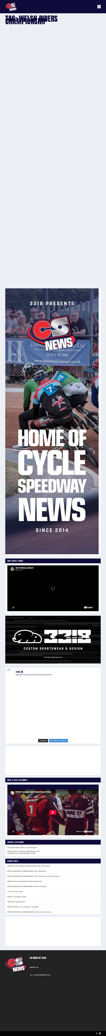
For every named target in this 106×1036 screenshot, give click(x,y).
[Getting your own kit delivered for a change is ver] (85, 727)
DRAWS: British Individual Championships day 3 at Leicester (28, 866)
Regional (61, 151)
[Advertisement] (53, 760)
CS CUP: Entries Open (14, 891)
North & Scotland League (52, 151)
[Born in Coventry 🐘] (52, 725)
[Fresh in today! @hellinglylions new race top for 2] (85, 683)
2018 (25, 210)
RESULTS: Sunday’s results (16, 897)
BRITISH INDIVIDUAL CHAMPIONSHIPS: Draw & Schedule (26, 886)
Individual (33, 271)
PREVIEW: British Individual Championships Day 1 (25, 881)
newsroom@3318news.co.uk (29, 851)
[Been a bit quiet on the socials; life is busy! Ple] (20, 730)
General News (36, 73)
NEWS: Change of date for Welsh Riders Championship (27, 206)
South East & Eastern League (86, 151)
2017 (21, 271)
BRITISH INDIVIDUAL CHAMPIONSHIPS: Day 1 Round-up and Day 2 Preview (33, 876)
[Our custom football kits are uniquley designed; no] (52, 691)
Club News (29, 73)
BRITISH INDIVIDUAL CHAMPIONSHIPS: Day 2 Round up (26, 871)
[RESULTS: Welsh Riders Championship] (38, 245)
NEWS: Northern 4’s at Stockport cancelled (22, 907)
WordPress (29, 1033)
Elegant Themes (15, 1033)
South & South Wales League (71, 151)
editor (10, 271)
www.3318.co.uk (34, 967)
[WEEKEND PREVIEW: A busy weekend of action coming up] (53, 117)
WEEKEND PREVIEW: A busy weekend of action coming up (27, 148)
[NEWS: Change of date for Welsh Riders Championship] (37, 186)
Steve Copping (12, 73)
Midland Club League (40, 151)
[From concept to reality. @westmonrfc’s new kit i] (20, 710)
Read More (13, 81)
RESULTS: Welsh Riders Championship (21, 268)
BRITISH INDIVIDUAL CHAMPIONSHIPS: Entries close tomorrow (29, 912)
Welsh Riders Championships (47, 73)
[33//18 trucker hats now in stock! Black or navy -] (85, 708)
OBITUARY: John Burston (16, 902)
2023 (24, 73)
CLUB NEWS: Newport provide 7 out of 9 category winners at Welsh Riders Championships (40, 70)
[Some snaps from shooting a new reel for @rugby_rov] (20, 687)
